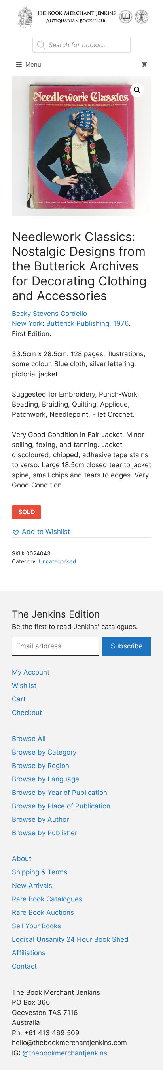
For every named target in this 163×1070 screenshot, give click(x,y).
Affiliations (28, 953)
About (21, 859)
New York (27, 323)
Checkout (27, 713)
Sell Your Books (36, 926)
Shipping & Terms (39, 872)
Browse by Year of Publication (59, 792)
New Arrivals (32, 885)
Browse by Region (40, 766)
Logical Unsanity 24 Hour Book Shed (70, 939)
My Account (30, 672)
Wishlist (24, 686)
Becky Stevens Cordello (49, 313)
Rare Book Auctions (43, 912)
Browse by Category (44, 752)
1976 (121, 323)
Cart (19, 699)
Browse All (28, 739)
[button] (137, 90)
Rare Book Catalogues (47, 899)
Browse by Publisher (44, 833)
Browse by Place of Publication (61, 806)
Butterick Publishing (77, 323)
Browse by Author (40, 819)
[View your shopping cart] (144, 64)
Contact (24, 966)
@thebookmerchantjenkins (65, 1053)
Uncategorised (57, 561)
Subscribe (127, 646)
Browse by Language (45, 779)
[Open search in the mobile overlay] (81, 45)
